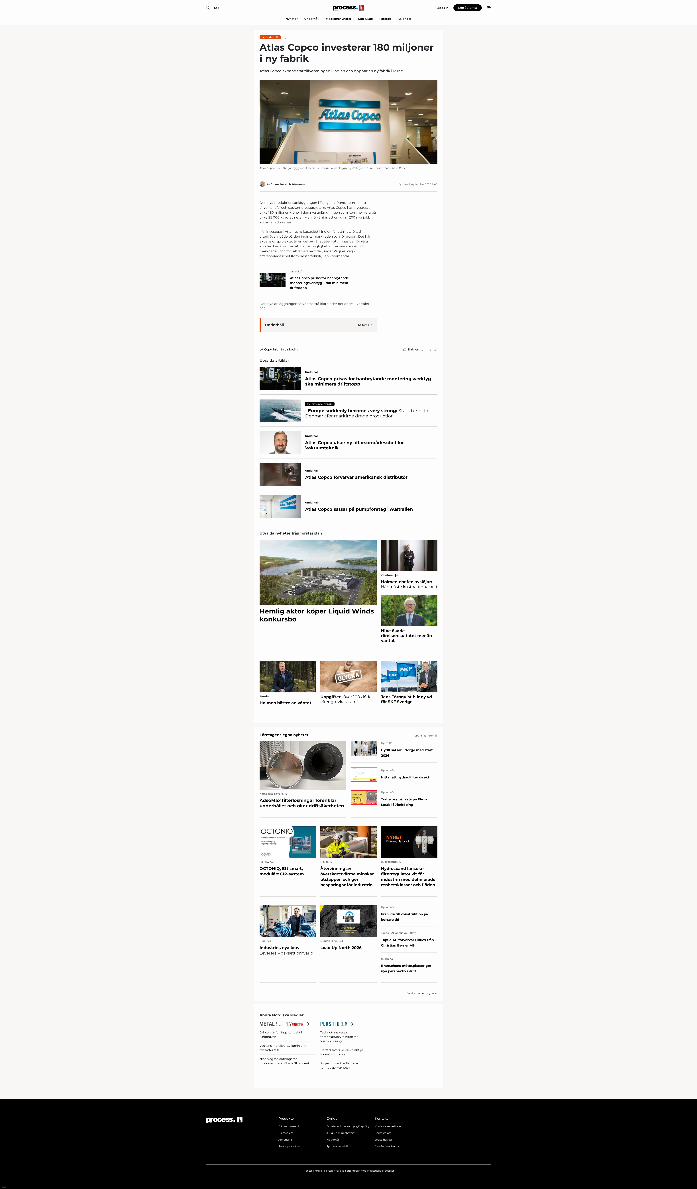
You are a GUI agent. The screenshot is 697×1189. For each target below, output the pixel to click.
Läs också (296, 271)
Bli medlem (285, 1133)
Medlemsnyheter (338, 19)
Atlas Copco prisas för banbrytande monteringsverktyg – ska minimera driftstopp (319, 283)
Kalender (404, 19)
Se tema (363, 325)
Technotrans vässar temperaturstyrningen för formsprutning (339, 1037)
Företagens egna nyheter (284, 735)
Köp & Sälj (365, 19)
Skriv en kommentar (422, 349)
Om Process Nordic (387, 1146)
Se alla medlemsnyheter (422, 993)
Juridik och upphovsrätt (342, 1133)
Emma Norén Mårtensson (288, 184)
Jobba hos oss (384, 1139)
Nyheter (292, 19)
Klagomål (333, 1139)
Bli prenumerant (288, 1126)
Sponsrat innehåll (337, 1146)
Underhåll (311, 19)
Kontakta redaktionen (388, 1126)
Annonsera (285, 1139)
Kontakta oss (383, 1133)
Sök (216, 7)
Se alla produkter (289, 1146)
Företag (385, 19)
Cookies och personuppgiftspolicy (348, 1126)
